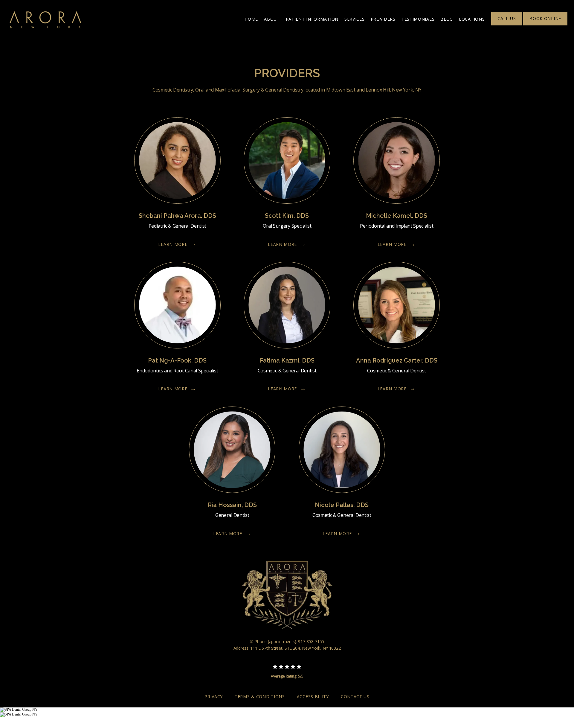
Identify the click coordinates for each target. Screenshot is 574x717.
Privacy (213, 696)
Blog (446, 19)
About (272, 19)
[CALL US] (507, 25)
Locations (472, 19)
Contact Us (355, 696)
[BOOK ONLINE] (545, 25)
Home (251, 19)
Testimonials (418, 19)
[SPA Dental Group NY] (19, 709)
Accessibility (313, 696)
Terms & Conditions (260, 696)
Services (354, 19)
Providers (383, 19)
